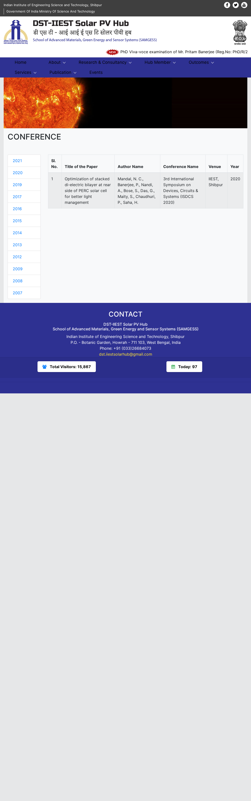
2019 (17, 184)
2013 (17, 244)
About (55, 62)
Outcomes (199, 62)
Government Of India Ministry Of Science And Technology (50, 11)
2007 (17, 292)
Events (96, 72)
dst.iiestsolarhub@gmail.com (125, 354)
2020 (18, 172)
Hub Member (158, 62)
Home (20, 62)
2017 (17, 196)
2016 (17, 208)
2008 (18, 280)
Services (23, 72)
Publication (60, 72)
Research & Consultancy (102, 62)
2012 (17, 256)
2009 (18, 268)
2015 (17, 220)
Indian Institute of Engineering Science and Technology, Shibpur (53, 5)
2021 (17, 160)
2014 (17, 232)
